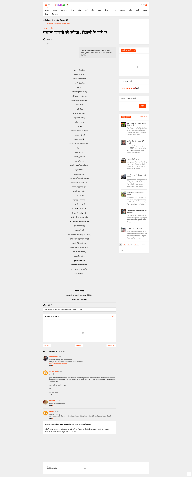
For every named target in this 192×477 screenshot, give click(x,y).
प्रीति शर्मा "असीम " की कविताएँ (134, 228)
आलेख (79, 10)
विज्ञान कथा (55, 14)
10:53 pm (60, 371)
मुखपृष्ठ (85, 468)
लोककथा (122, 10)
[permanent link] (48, 44)
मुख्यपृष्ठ (78, 345)
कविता (72, 10)
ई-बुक (46, 14)
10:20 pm (60, 356)
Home (45, 28)
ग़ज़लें (86, 10)
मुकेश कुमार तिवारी (53, 371)
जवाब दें (50, 365)
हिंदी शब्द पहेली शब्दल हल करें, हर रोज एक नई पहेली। (58, 23)
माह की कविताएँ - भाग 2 (132, 159)
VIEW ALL (143, 116)
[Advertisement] (134, 31)
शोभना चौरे (51, 411)
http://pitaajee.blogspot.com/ (58, 363)
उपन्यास (114, 10)
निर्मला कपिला (52, 400)
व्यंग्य (92, 10)
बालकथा (47, 10)
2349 (136, 244)
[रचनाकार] (61, 5)
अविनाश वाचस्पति (53, 356)
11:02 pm (58, 400)
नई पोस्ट (47, 345)
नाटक (99, 10)
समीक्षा (130, 10)
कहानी (137, 10)
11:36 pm (56, 411)
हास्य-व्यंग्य (63, 10)
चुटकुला (145, 10)
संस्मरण (106, 10)
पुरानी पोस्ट (111, 345)
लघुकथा (55, 10)
